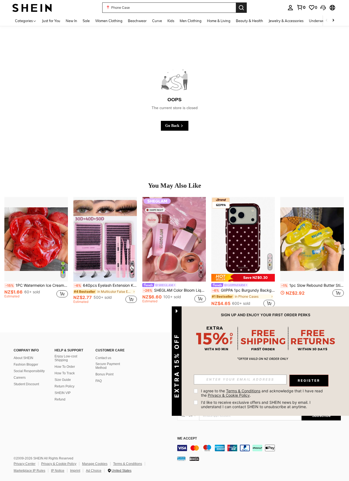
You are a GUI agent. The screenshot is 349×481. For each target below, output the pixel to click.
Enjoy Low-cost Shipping (66, 358)
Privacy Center (24, 464)
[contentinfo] (259, 448)
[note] (243, 277)
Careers (20, 378)
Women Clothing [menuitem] (108, 21)
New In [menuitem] (71, 21)
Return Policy (64, 386)
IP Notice (57, 471)
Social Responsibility (29, 371)
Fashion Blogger (26, 364)
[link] (301, 7)
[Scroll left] (327, 20)
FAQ (98, 381)
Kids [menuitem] (170, 21)
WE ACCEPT (187, 438)
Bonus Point (104, 374)
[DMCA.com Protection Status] (194, 459)
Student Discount (26, 384)
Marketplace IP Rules (29, 471)
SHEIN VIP (63, 393)
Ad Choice (93, 471)
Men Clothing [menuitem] (190, 21)
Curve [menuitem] (157, 21)
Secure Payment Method (107, 366)
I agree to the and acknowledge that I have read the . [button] (262, 393)
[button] (323, 7)
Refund (60, 399)
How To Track (65, 373)
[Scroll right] (333, 20)
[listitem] (36, 252)
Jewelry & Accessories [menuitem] (286, 21)
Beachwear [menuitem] (137, 21)
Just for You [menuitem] (51, 21)
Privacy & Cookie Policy (58, 464)
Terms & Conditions (127, 464)
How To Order (65, 367)
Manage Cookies (94, 464)
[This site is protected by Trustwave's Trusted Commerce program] (181, 459)
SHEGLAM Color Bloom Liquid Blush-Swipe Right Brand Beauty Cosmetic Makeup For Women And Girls (174, 290)
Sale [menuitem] (86, 21)
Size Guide (63, 380)
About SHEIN (23, 358)
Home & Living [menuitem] (218, 21)
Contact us (103, 358)
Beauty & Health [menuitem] (249, 21)
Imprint (75, 471)
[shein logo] (32, 7)
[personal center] (290, 7)
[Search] (241, 7)
